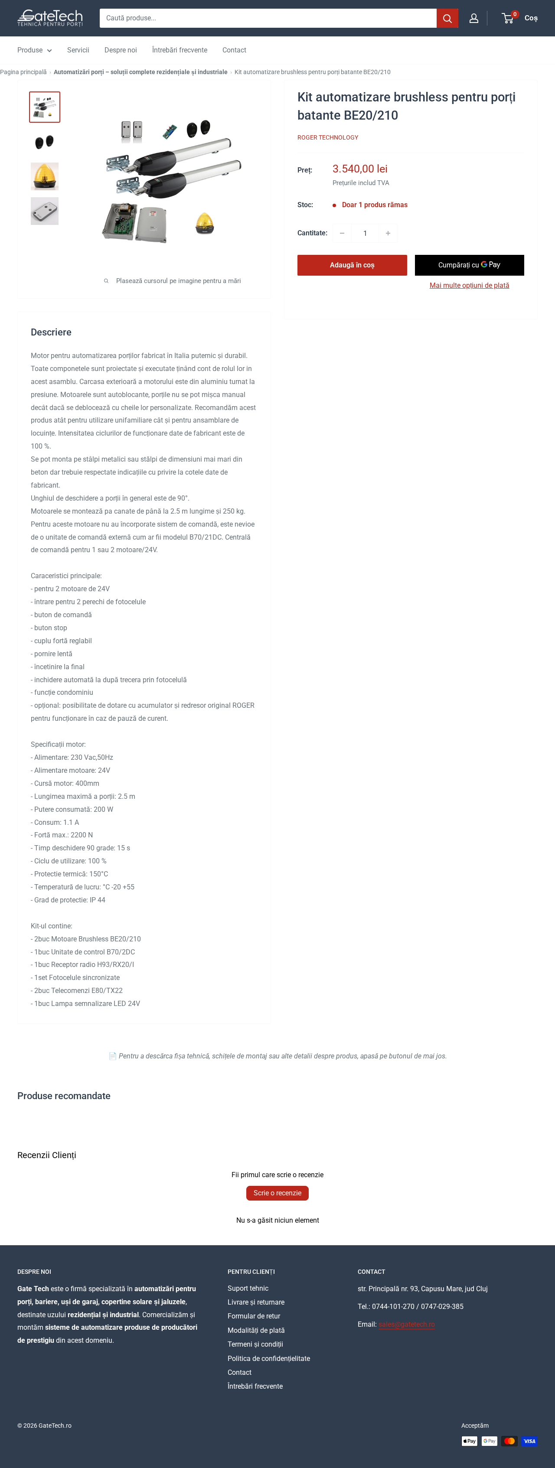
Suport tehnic (248, 1288)
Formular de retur (254, 1316)
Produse (29, 50)
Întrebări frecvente (179, 50)
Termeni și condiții (255, 1344)
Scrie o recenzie (277, 1193)
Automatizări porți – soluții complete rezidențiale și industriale (141, 71)
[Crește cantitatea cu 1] (388, 233)
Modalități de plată (256, 1330)
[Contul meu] (474, 18)
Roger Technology (327, 137)
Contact (234, 50)
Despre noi (120, 50)
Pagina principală (23, 71)
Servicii (78, 50)
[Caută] (447, 18)
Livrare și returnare (256, 1302)
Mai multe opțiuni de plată (469, 285)
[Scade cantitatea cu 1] (342, 233)
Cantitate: (312, 233)
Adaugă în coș (352, 265)
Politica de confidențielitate (269, 1358)
